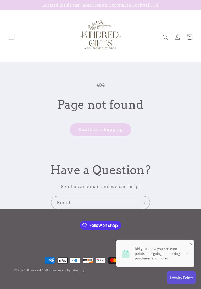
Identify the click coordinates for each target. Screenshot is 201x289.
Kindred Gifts (38, 270)
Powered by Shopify (68, 270)
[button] (11, 37)
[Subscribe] (144, 202)
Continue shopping (100, 129)
